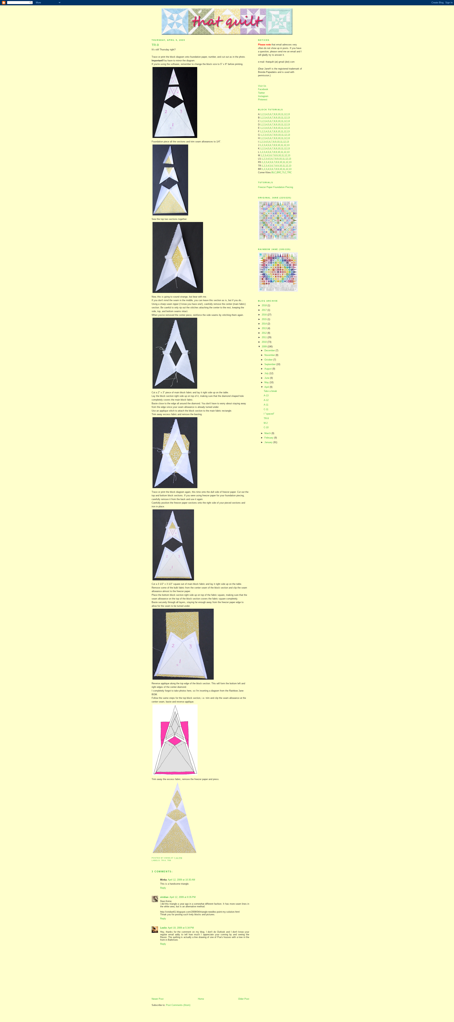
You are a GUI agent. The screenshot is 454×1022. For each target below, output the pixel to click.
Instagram (263, 96)
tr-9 (163, 860)
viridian (164, 897)
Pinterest (262, 99)
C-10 (266, 427)
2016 (264, 314)
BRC (279, 172)
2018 (264, 305)
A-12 (266, 400)
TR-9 (266, 418)
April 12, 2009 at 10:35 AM (181, 879)
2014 (264, 323)
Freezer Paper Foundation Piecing (275, 187)
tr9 (169, 860)
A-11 (266, 404)
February (269, 437)
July (266, 373)
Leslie (163, 927)
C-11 (266, 409)
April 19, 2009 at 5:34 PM (181, 927)
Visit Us (262, 86)
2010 (264, 342)
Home (201, 999)
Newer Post (158, 999)
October (268, 359)
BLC (274, 172)
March (268, 433)
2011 (264, 337)
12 (285, 114)
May (267, 382)
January (268, 442)
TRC (289, 172)
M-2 (266, 423)
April (267, 387)
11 (282, 114)
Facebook (263, 89)
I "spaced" (269, 413)
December (270, 350)
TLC (284, 172)
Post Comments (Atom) (178, 1005)
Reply (163, 888)
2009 (264, 346)
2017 (264, 310)
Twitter (261, 92)
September (270, 364)
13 (288, 114)
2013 (264, 328)
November (270, 355)
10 (279, 114)
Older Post (243, 999)
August (268, 368)
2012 (264, 333)
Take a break (270, 391)
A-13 (266, 395)
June (267, 378)
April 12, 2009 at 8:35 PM (183, 897)
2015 (264, 319)
